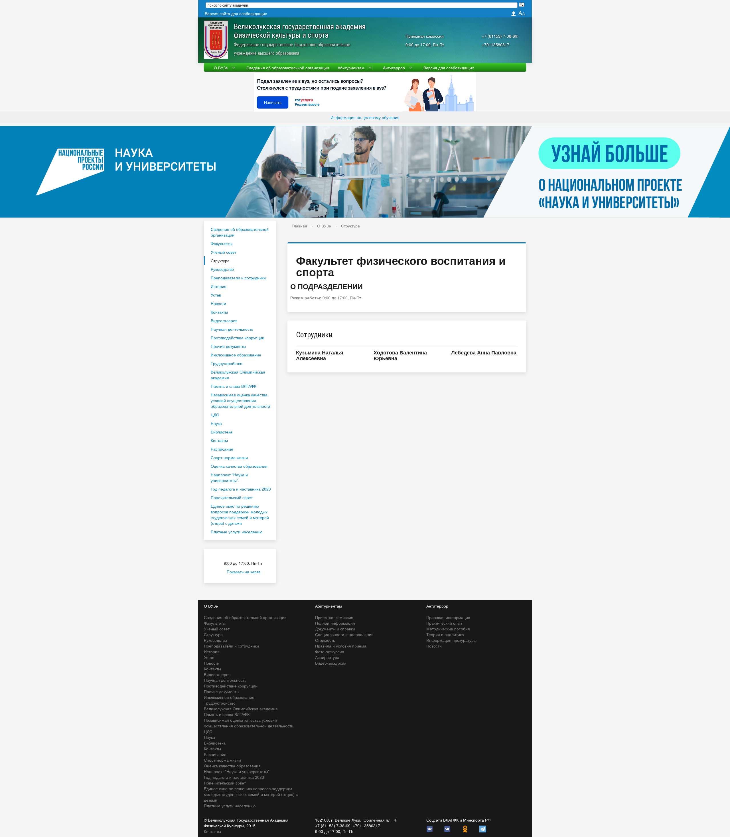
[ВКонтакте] (429, 828)
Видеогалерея (224, 320)
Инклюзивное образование (236, 355)
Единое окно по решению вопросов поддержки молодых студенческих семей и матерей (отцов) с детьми (240, 514)
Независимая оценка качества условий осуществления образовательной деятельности (240, 400)
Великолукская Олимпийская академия (238, 374)
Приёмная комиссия (424, 36)
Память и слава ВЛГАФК (233, 386)
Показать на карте (244, 571)
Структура (220, 260)
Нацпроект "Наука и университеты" (229, 477)
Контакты (219, 312)
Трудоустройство (226, 363)
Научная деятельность (232, 329)
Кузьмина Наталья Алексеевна (319, 355)
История (218, 286)
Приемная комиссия (334, 617)
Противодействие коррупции (237, 337)
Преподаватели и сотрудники (238, 278)
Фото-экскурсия (329, 651)
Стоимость (325, 640)
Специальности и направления (344, 634)
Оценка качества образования (239, 466)
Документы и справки (335, 629)
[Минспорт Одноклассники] (465, 828)
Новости (218, 303)
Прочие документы (228, 346)
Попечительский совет (232, 497)
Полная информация (335, 623)
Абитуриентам (351, 67)
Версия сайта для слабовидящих (236, 13)
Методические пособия (448, 629)
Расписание (222, 449)
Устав (216, 295)
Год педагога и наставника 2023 (241, 489)
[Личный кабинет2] (513, 13)
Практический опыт (444, 623)
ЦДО (215, 415)
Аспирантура (327, 657)
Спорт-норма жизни (229, 457)
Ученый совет (223, 252)
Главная (299, 226)
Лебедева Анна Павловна (483, 352)
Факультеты (221, 243)
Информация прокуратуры (451, 640)
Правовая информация (448, 617)
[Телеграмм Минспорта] (482, 828)
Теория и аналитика (445, 634)
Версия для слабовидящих (448, 67)
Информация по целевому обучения (365, 117)
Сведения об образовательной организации (287, 67)
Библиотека (221, 432)
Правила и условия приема (340, 646)
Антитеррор (394, 67)
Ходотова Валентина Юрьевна (400, 355)
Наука (216, 423)
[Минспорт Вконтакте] (447, 828)
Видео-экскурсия (330, 663)
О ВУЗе (221, 67)
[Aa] (521, 13)
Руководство (222, 269)
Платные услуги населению (237, 532)
